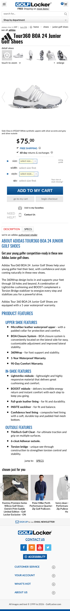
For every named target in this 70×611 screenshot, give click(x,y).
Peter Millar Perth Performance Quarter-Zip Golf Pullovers (41, 506)
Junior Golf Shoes (60, 27)
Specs (40, 461)
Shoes (46, 27)
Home (36, 27)
